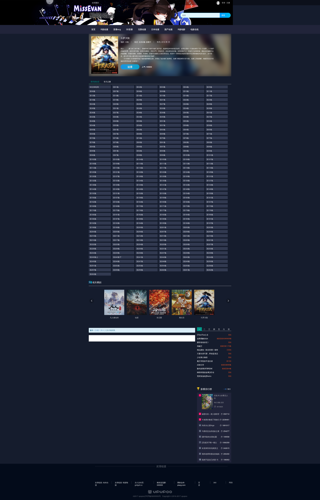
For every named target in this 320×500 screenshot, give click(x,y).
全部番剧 (95, 2)
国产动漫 (168, 29)
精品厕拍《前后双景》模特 (207, 350)
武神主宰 (200, 365)
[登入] (102, 330)
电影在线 (194, 29)
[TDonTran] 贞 (202, 335)
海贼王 (199, 346)
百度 (199, 482)
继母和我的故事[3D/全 (205, 372)
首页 (93, 29)
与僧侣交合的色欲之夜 (210, 431)
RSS (230, 482)
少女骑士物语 (202, 357)
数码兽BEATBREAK (204, 368)
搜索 (223, 15)
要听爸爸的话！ (203, 342)
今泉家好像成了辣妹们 (210, 419)
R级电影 (181, 29)
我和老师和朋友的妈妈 (210, 454)
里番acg (117, 29)
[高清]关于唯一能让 (209, 442)
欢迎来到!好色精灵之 (210, 448)
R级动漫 (104, 29)
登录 (223, 2)
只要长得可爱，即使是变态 (207, 353)
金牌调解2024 (202, 338)
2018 (163, 42)
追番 (130, 67)
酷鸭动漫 (101, 15)
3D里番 (129, 29)
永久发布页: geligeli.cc (139, 482)
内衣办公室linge (208, 425)
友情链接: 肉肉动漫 (101, 482)
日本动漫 (155, 29)
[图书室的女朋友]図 (209, 436)
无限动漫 (142, 29)
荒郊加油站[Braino (204, 376)
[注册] (97, 330)
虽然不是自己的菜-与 (210, 459)
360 (214, 482)
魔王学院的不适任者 (205, 361)
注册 (228, 2)
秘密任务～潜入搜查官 (210, 414)
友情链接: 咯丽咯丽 (121, 482)
